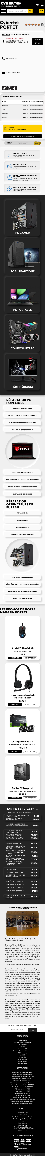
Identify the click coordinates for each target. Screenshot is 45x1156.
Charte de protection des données (22, 1117)
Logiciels (22, 1055)
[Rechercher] (30, 11)
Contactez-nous (22, 1125)
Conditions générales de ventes (22, 1119)
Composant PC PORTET (22, 1095)
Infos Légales (22, 1115)
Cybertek (37, 952)
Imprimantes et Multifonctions (22, 1051)
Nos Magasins (22, 1123)
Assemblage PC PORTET (22, 1091)
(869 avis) (43, 25)
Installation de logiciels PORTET (22, 1081)
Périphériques (22, 1053)
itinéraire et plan (37, 41)
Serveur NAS (22, 1057)
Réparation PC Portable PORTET (22, 1072)
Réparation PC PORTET (22, 1089)
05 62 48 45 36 (22, 1131)
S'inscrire (32, 1030)
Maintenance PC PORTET (22, 1093)
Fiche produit (30, 658)
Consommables (22, 1061)
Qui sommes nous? (22, 1112)
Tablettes (22, 1047)
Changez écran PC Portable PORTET (22, 1076)
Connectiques (22, 1063)
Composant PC (22, 1049)
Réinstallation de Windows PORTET (22, 1085)
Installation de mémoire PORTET (22, 1087)
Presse (22, 1121)
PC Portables (23, 1044)
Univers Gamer (22, 1040)
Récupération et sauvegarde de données (22, 1083)
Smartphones (22, 1059)
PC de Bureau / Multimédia (22, 1042)
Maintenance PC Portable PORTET (22, 1078)
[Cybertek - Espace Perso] (42, 5)
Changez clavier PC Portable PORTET (22, 1074)
